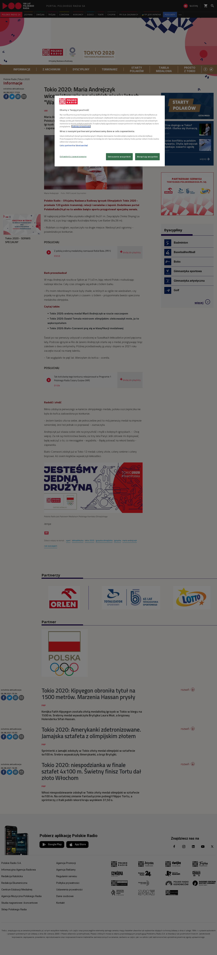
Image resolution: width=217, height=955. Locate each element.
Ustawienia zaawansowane (73, 156)
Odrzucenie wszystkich (119, 156)
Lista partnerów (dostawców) (74, 145)
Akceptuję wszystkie (147, 156)
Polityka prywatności (81, 126)
